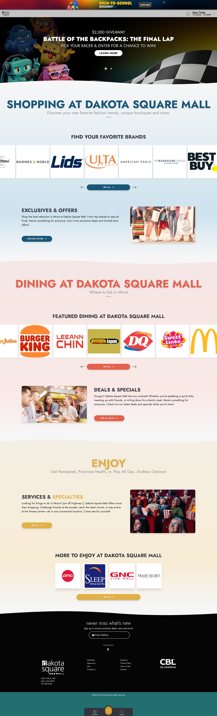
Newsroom (91, 663)
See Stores (108, 51)
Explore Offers (35, 238)
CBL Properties (103, 695)
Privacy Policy (125, 663)
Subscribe (91, 660)
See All (107, 187)
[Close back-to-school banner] (164, 2)
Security (123, 669)
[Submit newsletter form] (125, 635)
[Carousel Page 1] (106, 69)
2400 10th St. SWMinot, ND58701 (48, 679)
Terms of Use (125, 666)
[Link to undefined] (33, 162)
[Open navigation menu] (108, 710)
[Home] (82, 13)
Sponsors (124, 660)
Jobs (88, 666)
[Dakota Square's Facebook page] (108, 649)
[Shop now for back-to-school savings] (145, 5)
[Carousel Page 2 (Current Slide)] (111, 69)
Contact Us (91, 669)
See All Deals (108, 418)
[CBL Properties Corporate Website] (160, 663)
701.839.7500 (46, 684)
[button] (203, 13)
